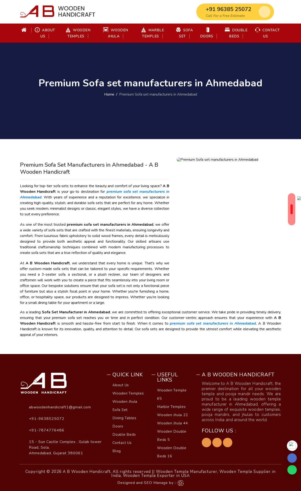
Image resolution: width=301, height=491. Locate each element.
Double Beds (238, 33)
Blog (116, 451)
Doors (206, 36)
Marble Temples (153, 33)
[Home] (25, 30)
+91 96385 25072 (228, 9)
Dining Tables (124, 418)
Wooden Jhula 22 (172, 415)
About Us (47, 33)
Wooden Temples (78, 33)
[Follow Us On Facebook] (206, 442)
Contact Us (270, 33)
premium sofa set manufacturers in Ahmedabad (213, 323)
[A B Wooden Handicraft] (57, 11)
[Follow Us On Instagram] (227, 442)
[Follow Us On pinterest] (217, 442)
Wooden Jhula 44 (172, 423)
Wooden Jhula (118, 33)
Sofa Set (186, 33)
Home (109, 94)
